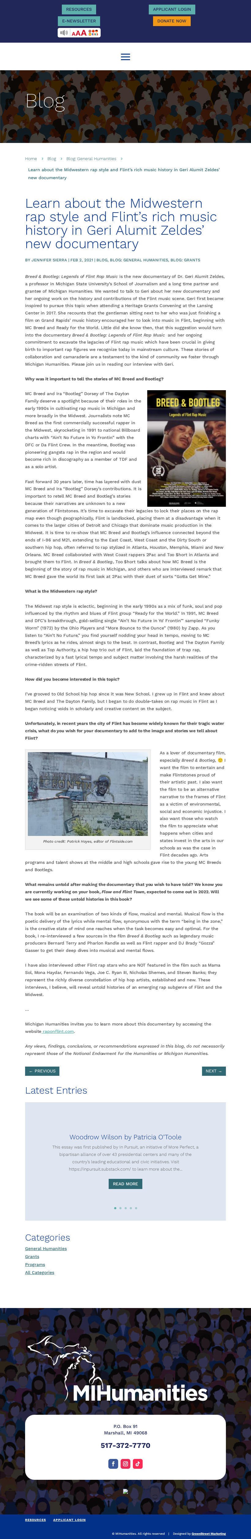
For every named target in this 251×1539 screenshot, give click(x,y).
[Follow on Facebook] (113, 1464)
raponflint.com (57, 1031)
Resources (79, 9)
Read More (125, 1183)
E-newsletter (79, 20)
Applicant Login (172, 9)
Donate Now (171, 20)
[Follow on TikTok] (138, 1464)
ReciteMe (79, 33)
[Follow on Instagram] (125, 1464)
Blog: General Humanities (91, 158)
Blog (51, 158)
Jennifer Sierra (49, 260)
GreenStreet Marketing (209, 1533)
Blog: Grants (185, 260)
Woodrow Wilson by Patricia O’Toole (125, 1137)
